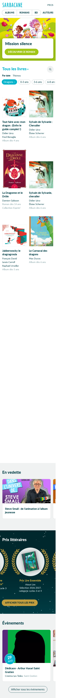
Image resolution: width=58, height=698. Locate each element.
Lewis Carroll (8, 262)
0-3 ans (24, 82)
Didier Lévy (8, 133)
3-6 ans (38, 82)
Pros (50, 4)
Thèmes (17, 75)
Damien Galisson (10, 200)
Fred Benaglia (9, 136)
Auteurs (48, 12)
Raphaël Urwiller (10, 265)
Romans (24, 12)
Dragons (8, 82)
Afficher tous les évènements (28, 689)
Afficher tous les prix (19, 602)
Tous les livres (14, 69)
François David (9, 258)
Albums (9, 12)
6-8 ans (51, 82)
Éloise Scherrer (36, 133)
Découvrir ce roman (21, 51)
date (7, 75)
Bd (38, 12)
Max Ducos (34, 258)
